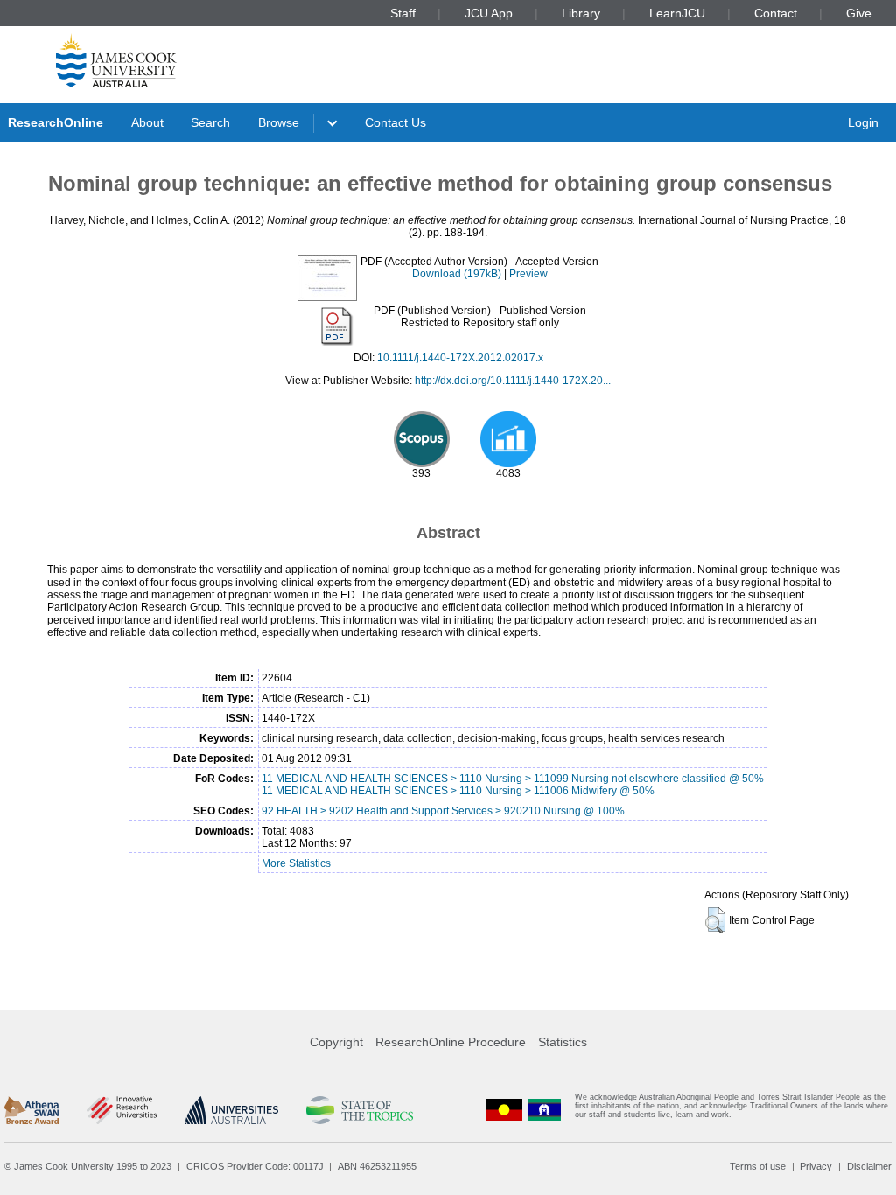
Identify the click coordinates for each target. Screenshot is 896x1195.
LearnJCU (677, 13)
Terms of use (758, 1166)
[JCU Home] (116, 60)
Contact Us (395, 122)
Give (859, 13)
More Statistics (296, 863)
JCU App (489, 13)
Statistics (562, 1042)
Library (581, 13)
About (147, 122)
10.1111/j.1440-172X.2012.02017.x (460, 358)
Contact (775, 13)
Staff (403, 13)
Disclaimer (869, 1166)
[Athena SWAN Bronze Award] (31, 1110)
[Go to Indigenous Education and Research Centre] (504, 1110)
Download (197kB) (456, 274)
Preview (528, 274)
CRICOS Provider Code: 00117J (255, 1166)
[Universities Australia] (231, 1110)
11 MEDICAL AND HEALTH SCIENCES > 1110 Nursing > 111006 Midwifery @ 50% (458, 791)
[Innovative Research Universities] (121, 1110)
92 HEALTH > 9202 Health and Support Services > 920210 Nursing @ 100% (443, 811)
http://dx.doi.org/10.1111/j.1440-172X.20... (513, 380)
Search (210, 122)
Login (863, 122)
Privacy (816, 1166)
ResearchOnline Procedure (450, 1042)
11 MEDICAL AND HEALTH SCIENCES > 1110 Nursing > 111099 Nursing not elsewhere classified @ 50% (513, 778)
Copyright (336, 1042)
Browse (278, 122)
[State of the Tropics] (359, 1110)
